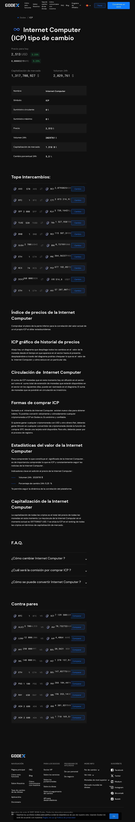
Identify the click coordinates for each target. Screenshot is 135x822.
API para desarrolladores (50, 799)
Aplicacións (16, 797)
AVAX (54, 627)
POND (53, 268)
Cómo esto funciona (28, 5)
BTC (20, 200)
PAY (52, 684)
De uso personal (71, 771)
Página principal (18, 770)
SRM (52, 695)
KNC (53, 706)
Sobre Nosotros (36, 5)
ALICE (21, 627)
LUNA (21, 638)
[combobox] (76, 5)
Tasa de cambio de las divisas (44, 5)
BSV (52, 650)
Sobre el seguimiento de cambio (53, 792)
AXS (20, 189)
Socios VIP (48, 770)
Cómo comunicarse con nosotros (34, 783)
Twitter (118, 776)
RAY (20, 695)
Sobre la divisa (50, 786)
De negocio (69, 776)
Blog (67, 5)
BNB (20, 234)
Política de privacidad (66, 817)
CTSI (52, 200)
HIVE (52, 291)
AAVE (54, 638)
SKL (20, 661)
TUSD (21, 223)
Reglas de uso (49, 817)
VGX (53, 718)
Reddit (117, 799)
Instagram (119, 787)
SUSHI (21, 245)
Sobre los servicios (51, 775)
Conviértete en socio (118, 5)
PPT (20, 650)
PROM (53, 257)
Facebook (119, 770)
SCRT (53, 616)
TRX (53, 223)
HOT (52, 661)
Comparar (77, 616)
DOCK (21, 279)
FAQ (62, 5)
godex (23, 17)
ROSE (53, 234)
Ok (114, 816)
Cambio (77, 189)
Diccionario (16, 802)
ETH (20, 257)
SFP (20, 211)
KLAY (52, 211)
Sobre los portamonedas (50, 780)
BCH (52, 189)
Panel (100, 5)
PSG (20, 684)
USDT (53, 279)
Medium (118, 782)
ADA (20, 706)
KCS (20, 268)
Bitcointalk (119, 793)
